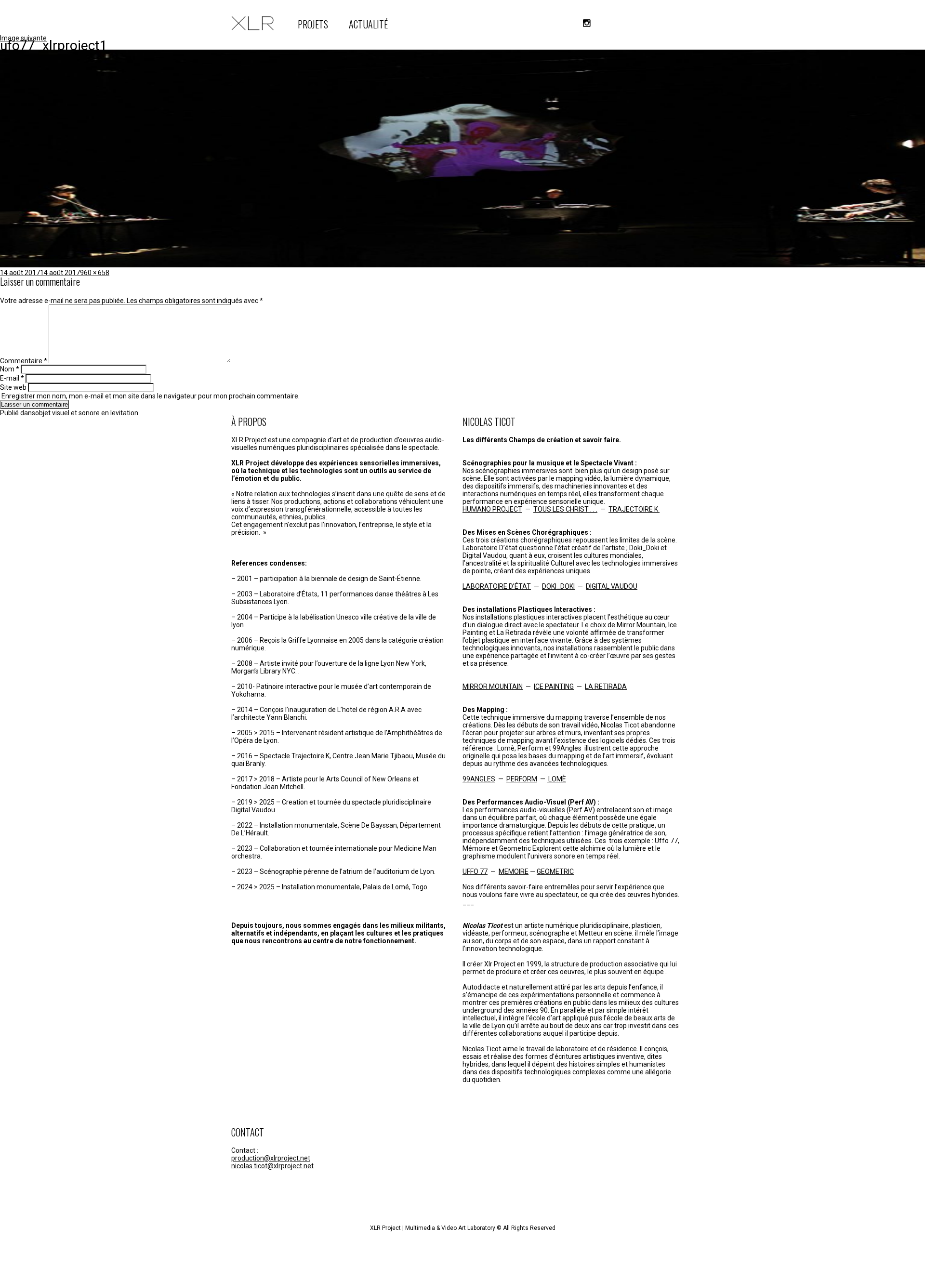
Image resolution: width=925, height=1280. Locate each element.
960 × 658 (94, 273)
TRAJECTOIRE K (634, 509)
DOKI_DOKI (558, 586)
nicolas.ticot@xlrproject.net (272, 1166)
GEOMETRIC (555, 871)
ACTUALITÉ (368, 24)
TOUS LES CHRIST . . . (565, 509)
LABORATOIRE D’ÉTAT (496, 586)
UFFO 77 (475, 871)
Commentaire (23, 361)
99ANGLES (478, 779)
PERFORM (521, 779)
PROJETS (313, 24)
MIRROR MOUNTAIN (492, 686)
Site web (13, 387)
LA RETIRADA (606, 686)
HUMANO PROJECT (492, 509)
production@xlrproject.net (270, 1158)
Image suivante (23, 38)
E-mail (12, 378)
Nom (9, 369)
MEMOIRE (514, 871)
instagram (587, 23)
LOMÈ (556, 779)
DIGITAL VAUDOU (611, 586)
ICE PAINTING (554, 686)
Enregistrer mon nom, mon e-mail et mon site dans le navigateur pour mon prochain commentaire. (150, 396)
